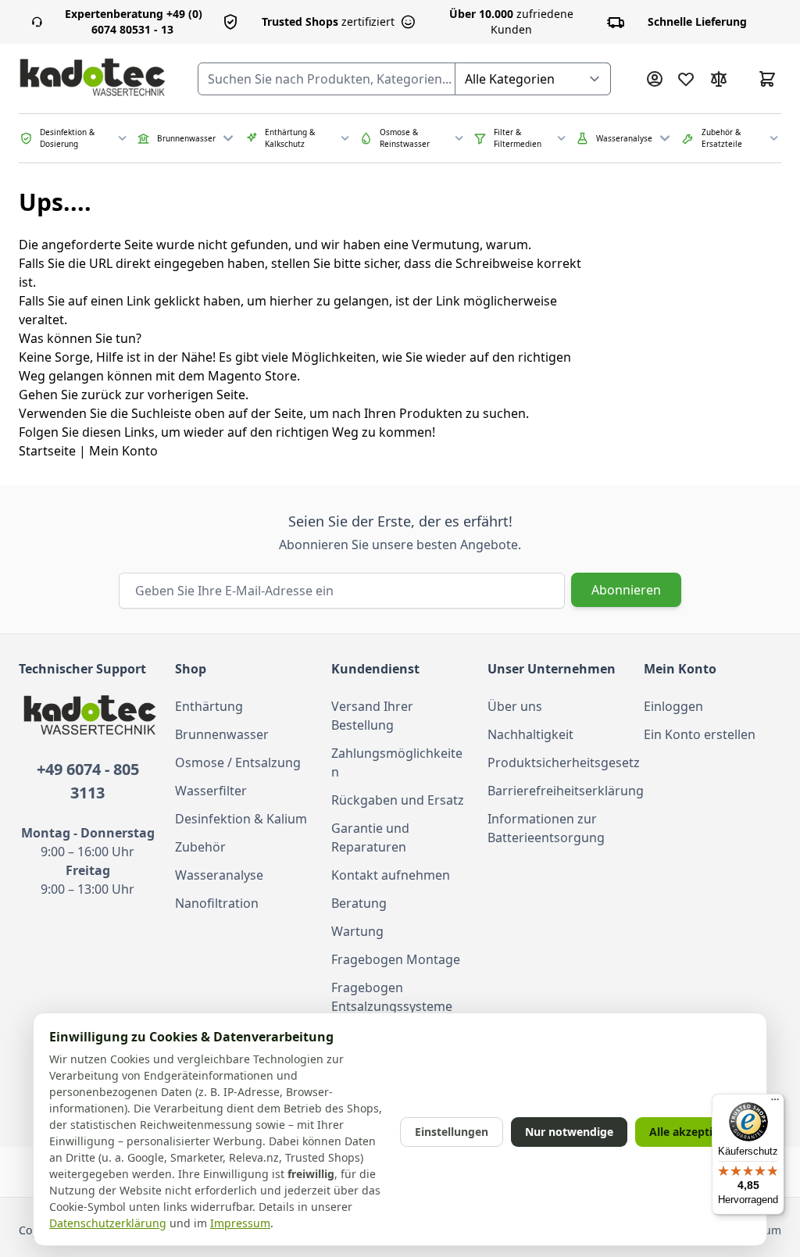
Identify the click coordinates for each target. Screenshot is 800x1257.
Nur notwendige (569, 1131)
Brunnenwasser (222, 734)
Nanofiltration (217, 903)
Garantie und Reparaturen (370, 837)
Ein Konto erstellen (699, 734)
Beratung (359, 903)
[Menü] (775, 1103)
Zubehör (200, 846)
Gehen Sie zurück (70, 394)
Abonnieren (626, 589)
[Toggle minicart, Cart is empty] (767, 79)
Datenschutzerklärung (107, 1223)
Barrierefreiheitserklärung (556, 790)
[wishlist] (686, 79)
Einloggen (673, 706)
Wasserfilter (211, 790)
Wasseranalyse (219, 875)
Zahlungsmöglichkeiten (396, 762)
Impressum (240, 1223)
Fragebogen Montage (395, 959)
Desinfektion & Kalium (241, 818)
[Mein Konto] (654, 78)
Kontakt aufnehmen (390, 875)
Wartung (357, 931)
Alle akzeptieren (693, 1131)
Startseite (47, 450)
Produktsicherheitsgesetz (556, 762)
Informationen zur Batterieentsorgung (546, 828)
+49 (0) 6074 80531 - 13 (133, 21)
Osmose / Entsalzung (238, 762)
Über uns (515, 706)
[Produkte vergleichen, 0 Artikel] (719, 79)
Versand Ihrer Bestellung (372, 716)
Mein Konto (123, 450)
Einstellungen (451, 1131)
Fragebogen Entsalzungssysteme (391, 997)
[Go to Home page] (92, 78)
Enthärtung (209, 706)
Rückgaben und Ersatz (397, 800)
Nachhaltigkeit (530, 734)
